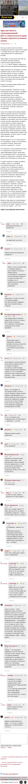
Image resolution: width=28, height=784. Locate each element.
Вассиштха (8, 386)
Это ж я (7, 358)
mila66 (7, 551)
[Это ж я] (2, 360)
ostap (8, 224)
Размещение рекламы (16, 777)
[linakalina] (3, 676)
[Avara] (4, 263)
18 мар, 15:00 (16, 263)
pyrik (6, 444)
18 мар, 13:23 (19, 294)
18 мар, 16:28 (16, 551)
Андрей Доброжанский (13, 314)
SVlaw (8, 236)
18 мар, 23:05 (19, 675)
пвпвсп (9, 705)
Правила (3, 747)
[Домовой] (2, 430)
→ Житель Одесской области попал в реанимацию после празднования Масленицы (12, 764)
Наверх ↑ (10, 747)
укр (23, 17)
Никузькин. (8, 294)
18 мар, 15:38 (17, 493)
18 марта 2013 (5, 43)
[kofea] (2, 493)
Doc (6, 415)
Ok (21, 782)
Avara (9, 263)
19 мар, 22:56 (20, 336)
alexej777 (7, 249)
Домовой (7, 429)
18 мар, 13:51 (18, 429)
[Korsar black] (3, 523)
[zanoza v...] (3, 336)
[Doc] (2, 415)
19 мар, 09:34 (18, 236)
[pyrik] (2, 444)
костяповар (12, 563)
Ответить (9, 231)
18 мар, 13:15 (15, 224)
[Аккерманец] (2, 605)
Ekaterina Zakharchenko (13, 480)
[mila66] (2, 551)
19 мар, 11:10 (17, 705)
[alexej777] (2, 249)
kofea (7, 493)
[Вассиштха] (2, 386)
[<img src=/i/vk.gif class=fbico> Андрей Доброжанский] (2, 315)
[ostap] (2, 224)
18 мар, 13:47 (13, 415)
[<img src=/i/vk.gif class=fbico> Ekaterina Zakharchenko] (2, 480)
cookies (16, 782)
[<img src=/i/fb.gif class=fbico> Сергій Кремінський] (2, 455)
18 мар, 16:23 (22, 523)
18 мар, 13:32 (17, 358)
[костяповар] (4, 564)
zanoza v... (10, 336)
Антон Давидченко (12, 505)
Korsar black (10, 523)
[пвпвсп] (3, 705)
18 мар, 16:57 (18, 605)
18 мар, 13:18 (18, 249)
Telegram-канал (15, 779)
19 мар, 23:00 (19, 717)
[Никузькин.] (2, 295)
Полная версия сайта (5, 777)
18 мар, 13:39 (19, 386)
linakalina (10, 675)
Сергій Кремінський (12, 454)
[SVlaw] (3, 236)
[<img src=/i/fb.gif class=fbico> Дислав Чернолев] (2, 646)
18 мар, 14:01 (15, 444)
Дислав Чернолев (11, 646)
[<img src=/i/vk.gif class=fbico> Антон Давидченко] (2, 505)
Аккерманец (8, 605)
